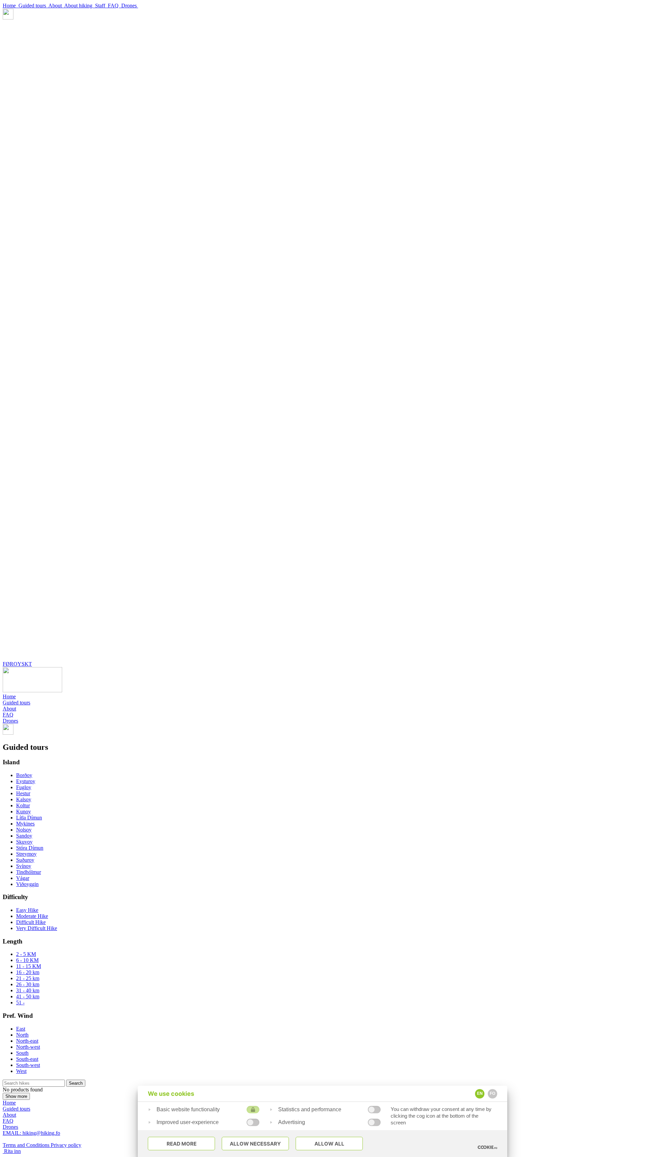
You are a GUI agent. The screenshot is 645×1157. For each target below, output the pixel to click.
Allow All (329, 1144)
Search (76, 1083)
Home (10, 5)
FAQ (114, 5)
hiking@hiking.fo (31, 1133)
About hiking (79, 5)
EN (480, 1093)
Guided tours (33, 5)
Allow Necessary (255, 1144)
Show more (16, 1096)
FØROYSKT (17, 664)
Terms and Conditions (27, 1145)
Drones (129, 5)
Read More (182, 1144)
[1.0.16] (487, 1147)
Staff (101, 5)
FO (492, 1093)
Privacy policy (66, 1145)
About (56, 5)
